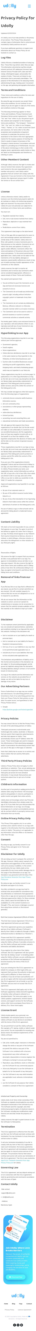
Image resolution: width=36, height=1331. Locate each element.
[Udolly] (9, 6)
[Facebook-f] (14, 1325)
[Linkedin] (21, 1325)
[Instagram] (18, 1325)
